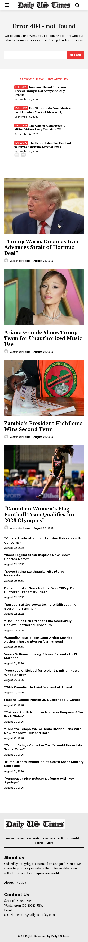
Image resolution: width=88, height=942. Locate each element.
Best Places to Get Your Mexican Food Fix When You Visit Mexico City (42, 110)
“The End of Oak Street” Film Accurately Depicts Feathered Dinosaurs (38, 623)
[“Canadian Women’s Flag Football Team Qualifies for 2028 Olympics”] (44, 473)
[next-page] (23, 154)
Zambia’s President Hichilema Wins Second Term (43, 426)
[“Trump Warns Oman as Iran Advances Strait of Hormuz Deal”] (44, 206)
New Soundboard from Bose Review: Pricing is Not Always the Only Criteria (40, 90)
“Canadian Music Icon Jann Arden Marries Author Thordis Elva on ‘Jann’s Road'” (38, 639)
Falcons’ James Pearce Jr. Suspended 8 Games (42, 700)
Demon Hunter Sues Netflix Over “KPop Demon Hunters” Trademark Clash (42, 590)
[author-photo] (6, 260)
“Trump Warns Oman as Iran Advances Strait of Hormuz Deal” (41, 247)
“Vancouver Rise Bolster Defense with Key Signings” (39, 780)
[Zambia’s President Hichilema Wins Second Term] (44, 388)
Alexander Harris (20, 260)
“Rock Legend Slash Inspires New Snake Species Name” (37, 557)
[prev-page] (16, 154)
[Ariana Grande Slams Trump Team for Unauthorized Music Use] (44, 297)
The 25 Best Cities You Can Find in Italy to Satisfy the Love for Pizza (42, 145)
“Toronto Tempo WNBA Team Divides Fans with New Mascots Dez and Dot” (42, 731)
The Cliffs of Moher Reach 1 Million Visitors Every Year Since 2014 (39, 127)
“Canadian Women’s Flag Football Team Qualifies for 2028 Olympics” (39, 514)
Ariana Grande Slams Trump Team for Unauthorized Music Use (43, 338)
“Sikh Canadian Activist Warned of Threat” (39, 687)
